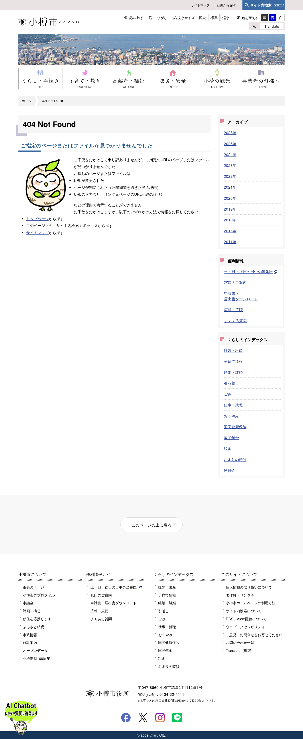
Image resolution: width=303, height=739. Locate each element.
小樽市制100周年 (36, 658)
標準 (214, 17)
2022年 (230, 176)
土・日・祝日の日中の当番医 (248, 271)
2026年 (230, 132)
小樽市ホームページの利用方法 (250, 602)
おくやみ (231, 415)
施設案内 (30, 642)
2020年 (230, 198)
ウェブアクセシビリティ (245, 626)
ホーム (26, 100)
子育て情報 (233, 361)
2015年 (230, 230)
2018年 (230, 220)
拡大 (202, 17)
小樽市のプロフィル (39, 595)
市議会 (28, 602)
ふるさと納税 (33, 626)
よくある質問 (235, 320)
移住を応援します (37, 618)
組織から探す (226, 5)
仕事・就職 (233, 405)
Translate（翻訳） (240, 650)
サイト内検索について (243, 610)
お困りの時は (235, 459)
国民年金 (231, 437)
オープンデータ (35, 650)
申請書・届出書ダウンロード (241, 295)
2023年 (230, 165)
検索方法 (279, 5)
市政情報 (30, 634)
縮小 (225, 17)
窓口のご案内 (235, 282)
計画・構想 (32, 610)
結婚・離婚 (233, 372)
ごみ (227, 394)
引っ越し (231, 383)
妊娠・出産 (233, 350)
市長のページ (33, 587)
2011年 (230, 241)
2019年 (230, 209)
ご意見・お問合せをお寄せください (254, 634)
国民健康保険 (235, 426)
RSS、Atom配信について (246, 618)
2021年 (230, 187)
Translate (271, 26)
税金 (227, 448)
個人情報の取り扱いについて (249, 587)
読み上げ (136, 17)
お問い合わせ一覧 (240, 642)
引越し (163, 610)
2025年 (230, 143)
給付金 (229, 470)
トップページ (37, 218)
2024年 (230, 154)
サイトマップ (200, 5)
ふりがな (160, 17)
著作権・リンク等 (240, 595)
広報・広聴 (233, 309)
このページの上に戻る (151, 525)
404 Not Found (52, 100)
